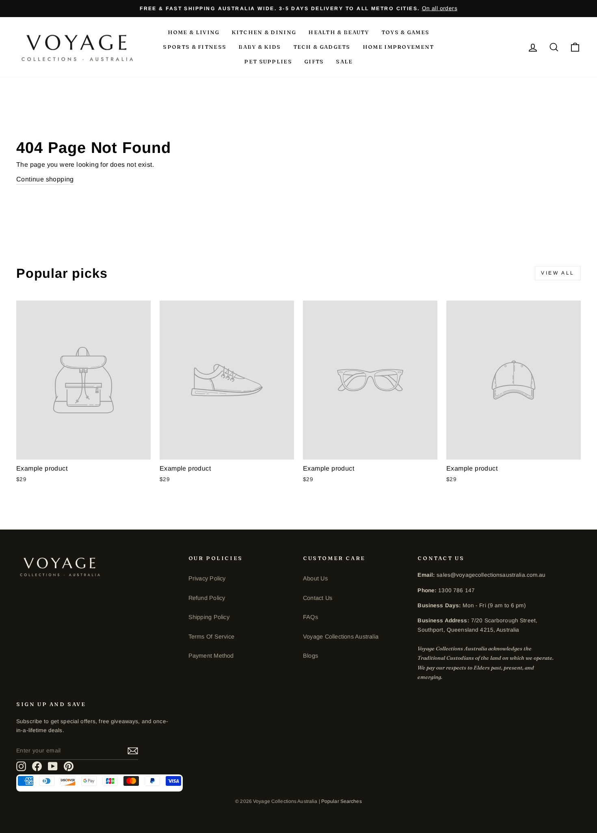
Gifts (314, 61)
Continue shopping (45, 179)
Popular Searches (341, 801)
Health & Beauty (338, 32)
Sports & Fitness (194, 47)
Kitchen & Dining (263, 32)
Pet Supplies (268, 61)
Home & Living (194, 32)
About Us (315, 578)
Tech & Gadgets (321, 47)
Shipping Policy (208, 617)
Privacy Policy (207, 578)
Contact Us (317, 598)
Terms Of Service (211, 636)
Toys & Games (405, 32)
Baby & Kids (259, 47)
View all (558, 273)
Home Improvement (398, 47)
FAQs (310, 617)
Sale (344, 61)
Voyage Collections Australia (341, 636)
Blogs (310, 655)
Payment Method (211, 655)
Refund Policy (206, 598)
